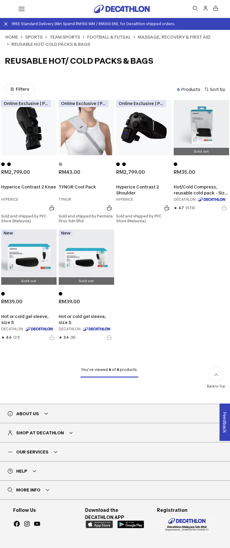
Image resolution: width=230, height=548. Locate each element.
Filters (22, 89)
